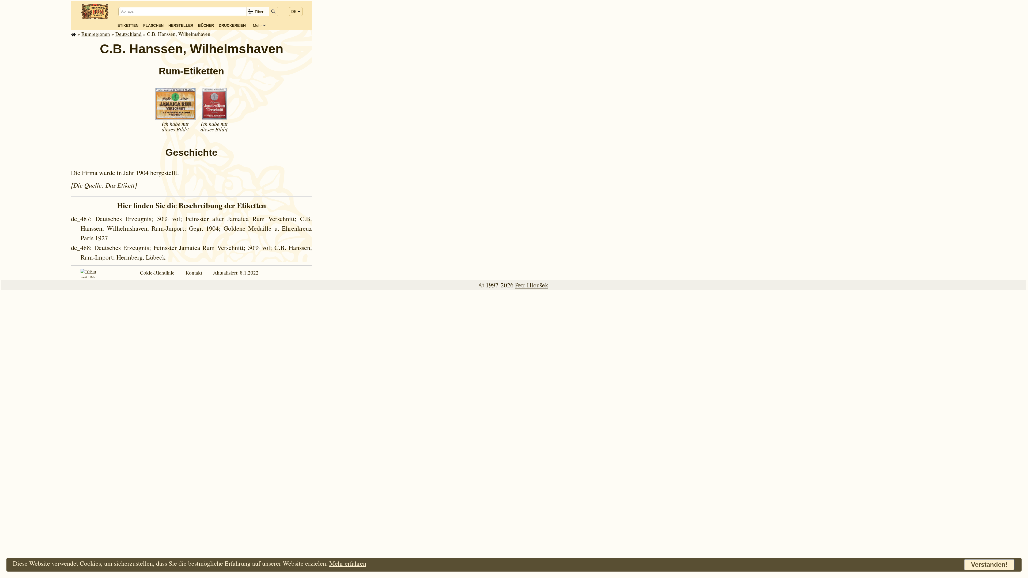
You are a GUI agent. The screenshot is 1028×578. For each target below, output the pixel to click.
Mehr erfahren (347, 563)
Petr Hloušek (531, 285)
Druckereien (232, 25)
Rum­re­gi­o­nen (95, 34)
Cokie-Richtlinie (157, 272)
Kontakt (194, 272)
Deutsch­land (128, 34)
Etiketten (128, 25)
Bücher (206, 25)
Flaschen (153, 25)
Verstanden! (989, 564)
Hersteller (180, 25)
